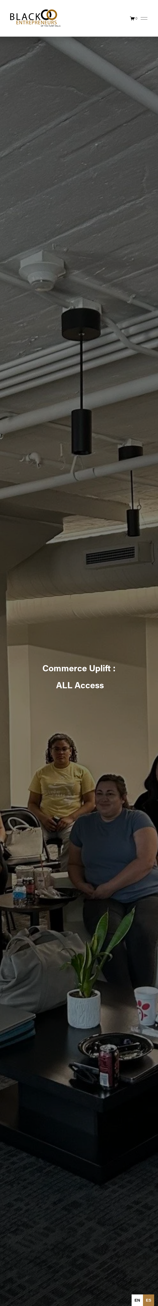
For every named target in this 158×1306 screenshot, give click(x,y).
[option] (137, 1300)
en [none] (137, 1300)
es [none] (148, 1300)
